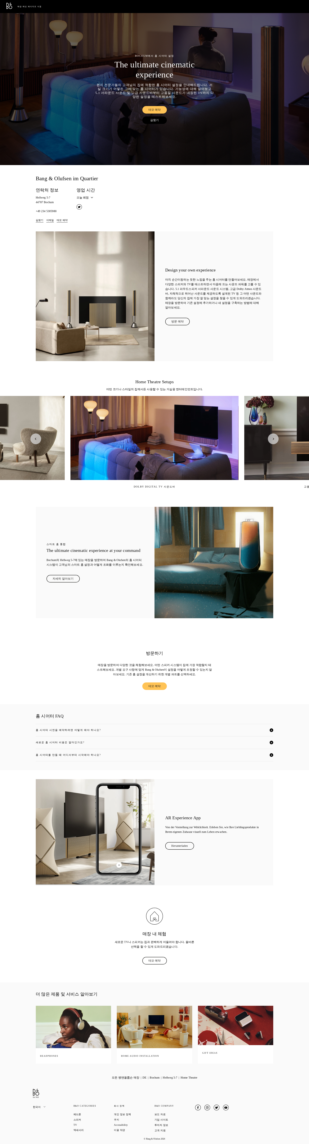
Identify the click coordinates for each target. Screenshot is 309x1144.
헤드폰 (90, 1114)
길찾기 (158, 121)
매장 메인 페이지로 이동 (30, 7)
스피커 (90, 1119)
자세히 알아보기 (66, 579)
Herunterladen (182, 846)
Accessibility (133, 1125)
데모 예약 (157, 110)
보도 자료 (172, 1114)
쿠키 (129, 1119)
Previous (35, 438)
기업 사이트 (174, 1119)
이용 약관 (132, 1130)
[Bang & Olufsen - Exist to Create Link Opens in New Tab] (9, 7)
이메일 (50, 220)
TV (88, 1125)
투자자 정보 (174, 1125)
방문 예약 (180, 322)
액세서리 (91, 1130)
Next (273, 438)
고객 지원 (172, 1130)
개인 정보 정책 (134, 1114)
